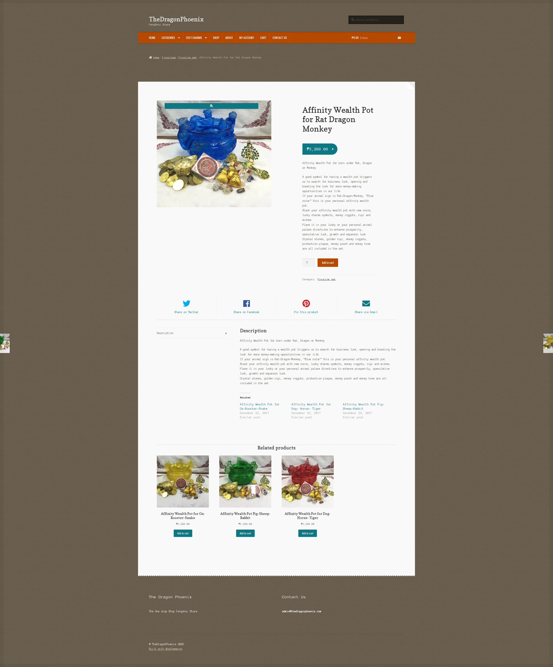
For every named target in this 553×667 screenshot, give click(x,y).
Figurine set (188, 57)
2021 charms (194, 37)
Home (152, 37)
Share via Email (366, 312)
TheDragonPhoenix (176, 19)
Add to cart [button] (183, 533)
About (229, 37)
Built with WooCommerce (165, 649)
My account (246, 37)
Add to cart (328, 262)
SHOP (216, 37)
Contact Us (280, 37)
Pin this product (306, 312)
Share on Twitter (187, 312)
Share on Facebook (246, 312)
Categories (168, 37)
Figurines (169, 57)
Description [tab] (165, 333)
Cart (263, 37)
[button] (211, 106)
